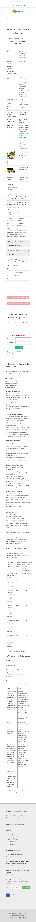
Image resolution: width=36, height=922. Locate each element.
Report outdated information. (18, 303)
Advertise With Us (12, 836)
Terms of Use (13, 917)
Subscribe (26, 887)
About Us (10, 834)
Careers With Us (12, 841)
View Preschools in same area (18, 297)
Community (18, 1)
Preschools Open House (18, 5)
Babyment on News (13, 839)
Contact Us (11, 844)
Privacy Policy (22, 917)
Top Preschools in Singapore (14, 854)
